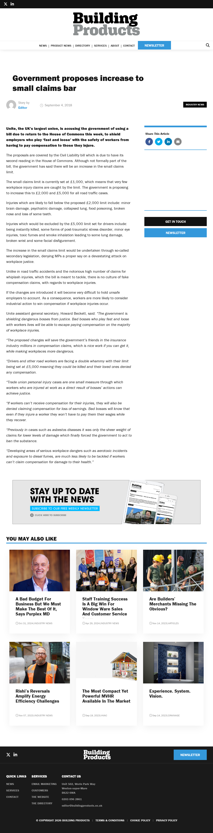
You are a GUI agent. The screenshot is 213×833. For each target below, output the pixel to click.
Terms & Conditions (109, 820)
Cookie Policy (140, 820)
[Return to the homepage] (106, 24)
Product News (61, 45)
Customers (40, 790)
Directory (82, 45)
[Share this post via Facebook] (149, 141)
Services (100, 45)
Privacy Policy (166, 820)
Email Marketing (44, 784)
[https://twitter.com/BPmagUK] (5, 4)
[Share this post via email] (178, 141)
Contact (129, 45)
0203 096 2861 (72, 799)
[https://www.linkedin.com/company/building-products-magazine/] (12, 4)
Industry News (195, 104)
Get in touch (175, 221)
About (115, 45)
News (43, 45)
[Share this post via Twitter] (158, 141)
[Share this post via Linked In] (168, 141)
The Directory (42, 803)
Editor (22, 107)
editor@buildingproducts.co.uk (82, 805)
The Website (40, 797)
